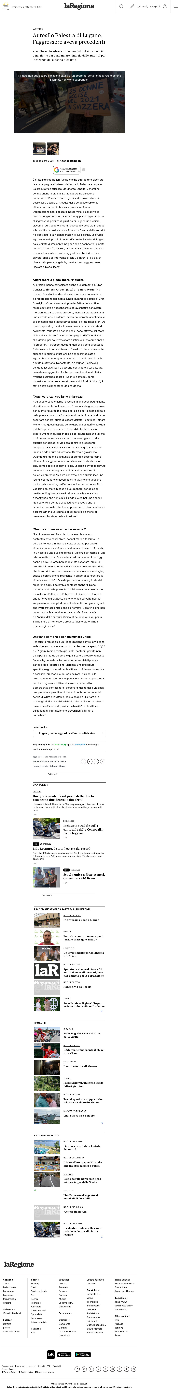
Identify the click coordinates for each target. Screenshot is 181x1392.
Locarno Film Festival (65, 1303)
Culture (35, 1328)
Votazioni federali (12, 1313)
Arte (33, 1332)
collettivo (54, 761)
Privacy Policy (10, 1372)
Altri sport (36, 1306)
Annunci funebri (8, 1369)
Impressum (31, 1366)
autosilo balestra (41, 761)
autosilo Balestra (80, 184)
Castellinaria (65, 1306)
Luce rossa (36, 1318)
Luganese (8, 1295)
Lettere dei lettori (95, 1279)
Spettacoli (64, 1279)
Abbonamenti (7, 1366)
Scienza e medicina (124, 1283)
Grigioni (7, 1302)
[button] (77, 1369)
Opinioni (64, 1319)
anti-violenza (51, 757)
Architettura (93, 1313)
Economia (64, 1313)
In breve (119, 1327)
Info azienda (121, 1331)
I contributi (64, 1335)
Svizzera (8, 1309)
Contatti (41, 1366)
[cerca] (121, 6)
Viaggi (90, 1298)
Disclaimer (19, 1366)
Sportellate (36, 1314)
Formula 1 (36, 1302)
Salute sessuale (95, 1332)
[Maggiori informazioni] (83, 170)
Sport (34, 1279)
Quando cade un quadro (95, 1325)
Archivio (119, 1323)
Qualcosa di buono (124, 1291)
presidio (44, 766)
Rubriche (92, 1290)
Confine (7, 1323)
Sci (32, 1295)
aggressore (38, 757)
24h (117, 1319)
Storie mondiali (38, 1310)
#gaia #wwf (121, 1301)
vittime (61, 766)
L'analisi (63, 1327)
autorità (62, 757)
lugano (36, 766)
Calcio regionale (39, 1291)
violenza (53, 766)
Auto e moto (93, 1317)
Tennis (34, 1299)
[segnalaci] (132, 6)
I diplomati (92, 1321)
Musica (62, 1299)
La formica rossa (67, 1331)
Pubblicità (57, 1366)
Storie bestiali (93, 1305)
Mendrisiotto (9, 1299)
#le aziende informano (120, 1309)
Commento (64, 1323)
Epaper (155, 6)
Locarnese (8, 1291)
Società (63, 1295)
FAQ (48, 1366)
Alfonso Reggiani (71, 160)
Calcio (34, 1287)
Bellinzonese (9, 1287)
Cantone (8, 1279)
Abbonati (143, 6)
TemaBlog (121, 1298)
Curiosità (91, 1309)
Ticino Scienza (122, 1279)
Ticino (6, 1283)
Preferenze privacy (45, 1372)
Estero (7, 1319)
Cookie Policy (26, 1372)
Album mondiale (39, 1322)
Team (117, 1335)
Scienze (63, 1291)
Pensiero (63, 1287)
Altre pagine (122, 1316)
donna (63, 761)
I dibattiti (91, 1283)
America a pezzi (11, 1331)
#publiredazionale (124, 1305)
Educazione (121, 1287)
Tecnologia (92, 1301)
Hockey (35, 1283)
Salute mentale (94, 1328)
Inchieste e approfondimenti (95, 1294)
